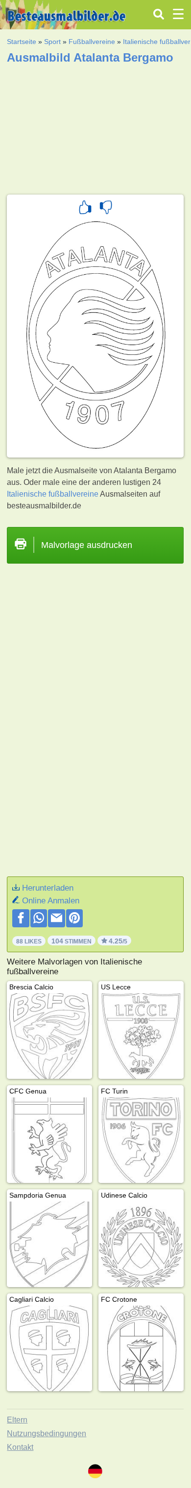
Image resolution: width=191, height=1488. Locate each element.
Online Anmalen (50, 900)
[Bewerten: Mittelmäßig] (106, 208)
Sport (52, 41)
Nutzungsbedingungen (46, 1433)
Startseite (21, 41)
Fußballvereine (92, 41)
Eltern (17, 1420)
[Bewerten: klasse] (85, 208)
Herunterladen (47, 888)
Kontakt (20, 1447)
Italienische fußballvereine (52, 494)
